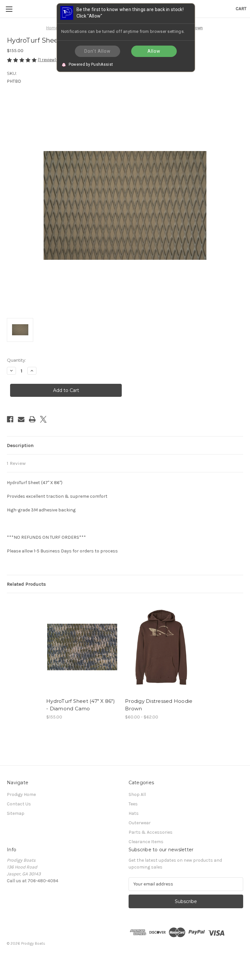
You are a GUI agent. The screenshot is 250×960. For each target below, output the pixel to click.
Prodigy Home (21, 794)
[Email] (21, 419)
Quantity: (16, 360)
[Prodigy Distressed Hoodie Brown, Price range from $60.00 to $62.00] (161, 647)
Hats (134, 813)
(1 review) (47, 60)
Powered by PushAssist (91, 64)
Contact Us (19, 804)
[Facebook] (10, 419)
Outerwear (140, 823)
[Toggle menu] (9, 9)
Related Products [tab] (26, 584)
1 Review (16, 463)
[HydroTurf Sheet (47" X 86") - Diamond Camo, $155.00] (82, 647)
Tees (133, 804)
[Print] (32, 419)
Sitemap (15, 813)
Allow (153, 51)
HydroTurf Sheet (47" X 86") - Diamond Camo (80, 705)
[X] (43, 419)
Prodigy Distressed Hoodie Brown (158, 705)
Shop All (137, 794)
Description (20, 445)
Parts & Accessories (151, 832)
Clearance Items (146, 841)
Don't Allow (97, 51)
